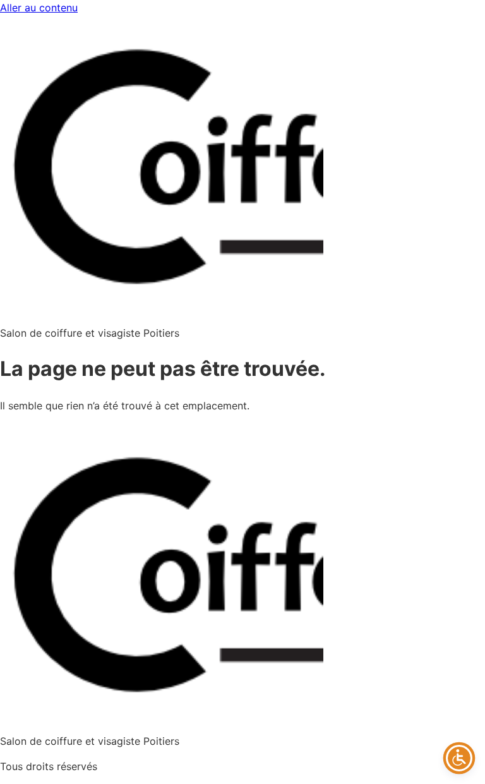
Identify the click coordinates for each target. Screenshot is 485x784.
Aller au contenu (39, 7)
